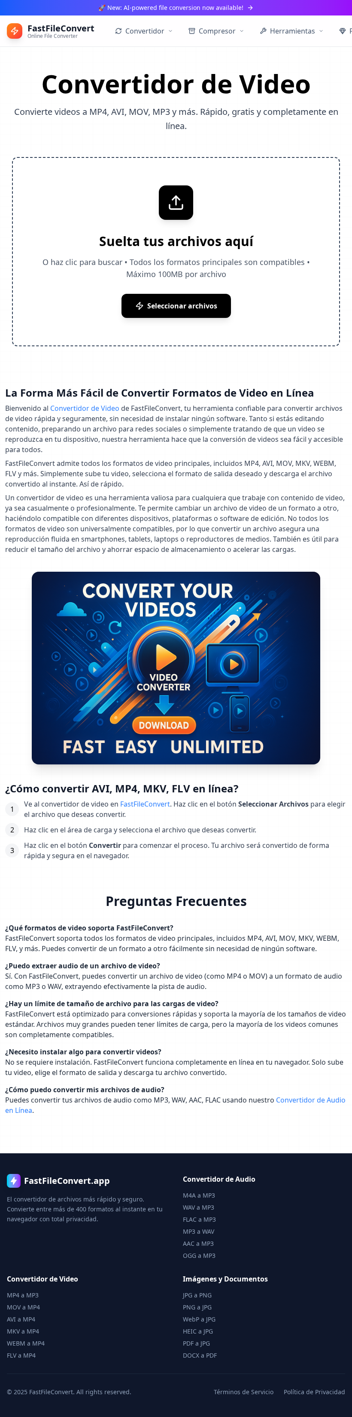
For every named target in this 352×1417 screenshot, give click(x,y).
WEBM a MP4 (26, 1343)
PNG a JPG (197, 1307)
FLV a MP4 (21, 1355)
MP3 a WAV (198, 1231)
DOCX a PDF (200, 1355)
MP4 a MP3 (23, 1295)
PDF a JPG (196, 1343)
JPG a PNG (197, 1295)
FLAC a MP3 (199, 1219)
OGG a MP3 (199, 1255)
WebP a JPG (199, 1319)
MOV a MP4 (23, 1307)
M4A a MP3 (199, 1195)
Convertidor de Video (84, 408)
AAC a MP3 (198, 1243)
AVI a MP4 (21, 1319)
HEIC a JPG (198, 1331)
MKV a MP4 (23, 1331)
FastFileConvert (145, 804)
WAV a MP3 (198, 1207)
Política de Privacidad (314, 1392)
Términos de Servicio (243, 1392)
